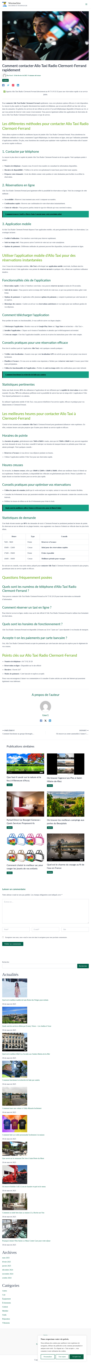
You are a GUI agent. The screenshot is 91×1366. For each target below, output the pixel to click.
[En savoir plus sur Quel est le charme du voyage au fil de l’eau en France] (65, 847)
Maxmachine (14, 3)
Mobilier (5, 1311)
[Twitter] (8, 85)
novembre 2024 (7, 1274)
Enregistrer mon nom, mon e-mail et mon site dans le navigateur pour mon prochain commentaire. (36, 937)
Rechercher (5, 962)
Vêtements (6, 1323)
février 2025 (6, 1262)
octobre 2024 (6, 1278)
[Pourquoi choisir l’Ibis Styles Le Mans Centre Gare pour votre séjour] (14, 1228)
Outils (4, 1315)
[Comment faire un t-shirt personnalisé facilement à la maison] (14, 1123)
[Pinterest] (13, 85)
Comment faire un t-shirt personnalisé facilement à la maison (23, 1135)
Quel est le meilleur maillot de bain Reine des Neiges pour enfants (25, 1000)
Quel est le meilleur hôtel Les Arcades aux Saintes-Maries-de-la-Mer (26, 1054)
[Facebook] (3, 85)
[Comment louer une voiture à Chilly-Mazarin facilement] (14, 1096)
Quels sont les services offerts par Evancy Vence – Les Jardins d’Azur (26, 1026)
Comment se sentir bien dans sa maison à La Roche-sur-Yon (23, 1213)
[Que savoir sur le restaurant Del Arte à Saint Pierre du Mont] (14, 1149)
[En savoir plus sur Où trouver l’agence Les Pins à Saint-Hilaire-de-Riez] (65, 764)
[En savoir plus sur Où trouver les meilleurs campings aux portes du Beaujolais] (65, 804)
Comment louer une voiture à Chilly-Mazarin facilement (21, 1108)
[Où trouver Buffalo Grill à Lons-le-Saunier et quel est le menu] (14, 1174)
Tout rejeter (62, 1357)
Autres (5, 80)
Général (5, 1307)
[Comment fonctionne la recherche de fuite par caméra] (14, 1069)
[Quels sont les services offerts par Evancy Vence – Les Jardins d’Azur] (14, 1015)
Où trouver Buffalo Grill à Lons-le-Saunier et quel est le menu (24, 1187)
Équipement (6, 1299)
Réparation (6, 1319)
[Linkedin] (18, 85)
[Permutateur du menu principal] (86, 4)
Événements (6, 1303)
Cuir (3, 1295)
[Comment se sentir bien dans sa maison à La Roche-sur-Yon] (14, 1201)
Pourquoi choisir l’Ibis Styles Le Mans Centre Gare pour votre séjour (26, 1241)
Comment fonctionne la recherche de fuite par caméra (21, 1080)
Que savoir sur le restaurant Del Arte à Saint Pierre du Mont (23, 1158)
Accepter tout (76, 1357)
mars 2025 (6, 1258)
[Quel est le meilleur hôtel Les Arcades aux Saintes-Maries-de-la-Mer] (14, 1042)
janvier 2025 (6, 1266)
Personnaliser (48, 1357)
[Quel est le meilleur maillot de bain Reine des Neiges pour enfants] (14, 988)
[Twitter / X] (45, 721)
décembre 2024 (7, 1270)
